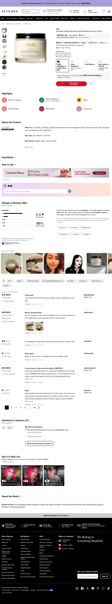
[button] (87, 42)
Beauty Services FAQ (45, 562)
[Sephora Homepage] (10, 11)
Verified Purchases (32, 281)
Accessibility (43, 574)
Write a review (7, 205)
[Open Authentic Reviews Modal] (21, 243)
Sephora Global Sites (8, 565)
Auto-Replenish (25, 562)
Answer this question (34, 436)
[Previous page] (2, 408)
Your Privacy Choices (43, 590)
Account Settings (26, 554)
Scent (76, 37)
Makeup (22, 18)
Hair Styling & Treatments (13, 24)
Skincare (30, 18)
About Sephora (6, 539)
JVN (57, 29)
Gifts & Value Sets (83, 18)
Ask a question (73, 35)
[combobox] (30, 11)
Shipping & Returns (64, 77)
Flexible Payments (44, 571)
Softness (86, 37)
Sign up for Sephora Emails (87, 572)
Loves (22, 571)
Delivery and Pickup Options (45, 546)
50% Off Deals (12, 18)
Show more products (53, 101)
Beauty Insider (25, 539)
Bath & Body (54, 18)
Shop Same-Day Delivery (28, 577)
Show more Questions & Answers (39, 443)
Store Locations (44, 568)
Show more (29, 147)
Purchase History (26, 551)
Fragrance (39, 18)
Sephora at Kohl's (44, 565)
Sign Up (105, 576)
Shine (81, 37)
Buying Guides (43, 559)
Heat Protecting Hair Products (92, 504)
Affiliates (4, 556)
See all (4, 74)
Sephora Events (6, 559)
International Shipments (46, 556)
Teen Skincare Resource (46, 577)
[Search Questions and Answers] (4, 428)
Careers (4, 545)
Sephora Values (6, 548)
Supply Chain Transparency (6, 552)
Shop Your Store (25, 574)
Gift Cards (95, 18)
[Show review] (11, 263)
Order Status (24, 548)
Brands (72, 18)
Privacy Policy (6, 590)
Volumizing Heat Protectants (72, 504)
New (2, 18)
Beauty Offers (25, 565)
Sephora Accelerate (8, 572)
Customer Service (44, 539)
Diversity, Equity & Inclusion (7, 568)
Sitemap (32, 590)
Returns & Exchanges (45, 542)
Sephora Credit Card (27, 542)
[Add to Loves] (91, 83)
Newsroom (5, 542)
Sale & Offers (106, 18)
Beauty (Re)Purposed (8, 575)
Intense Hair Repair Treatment (50, 504)
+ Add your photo (8, 462)
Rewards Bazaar (26, 568)
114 (34, 407)
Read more (29, 379)
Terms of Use (16, 590)
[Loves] (103, 11)
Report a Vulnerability (8, 578)
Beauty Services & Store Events (28, 558)
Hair (46, 18)
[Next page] (39, 408)
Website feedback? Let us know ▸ (56, 515)
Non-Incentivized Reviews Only (52, 281)
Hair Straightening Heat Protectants (27, 504)
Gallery (23, 545)
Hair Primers (27, 24)
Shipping (42, 550)
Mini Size (64, 18)
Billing (41, 553)
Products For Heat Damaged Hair (13, 507)
